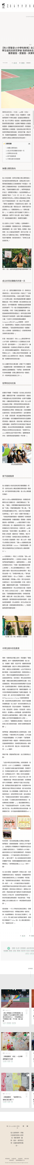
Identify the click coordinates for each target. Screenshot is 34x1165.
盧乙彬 (15, 63)
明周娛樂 (7, 1158)
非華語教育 (7, 1056)
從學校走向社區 (12, 153)
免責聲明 (20, 1158)
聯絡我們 (11, 1160)
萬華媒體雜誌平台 (20, 1160)
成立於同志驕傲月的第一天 (15, 151)
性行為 (28, 950)
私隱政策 (14, 1158)
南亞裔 (8, 1061)
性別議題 (6, 950)
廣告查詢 (27, 1158)
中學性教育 (23, 948)
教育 (30, 44)
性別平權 (14, 1023)
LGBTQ (27, 953)
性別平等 (23, 950)
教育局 (18, 950)
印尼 (12, 1061)
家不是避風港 (11, 156)
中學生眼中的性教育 (13, 159)
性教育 (13, 948)
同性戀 (10, 950)
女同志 (14, 950)
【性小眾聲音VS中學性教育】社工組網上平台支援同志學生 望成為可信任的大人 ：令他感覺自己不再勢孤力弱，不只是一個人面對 (13, 1017)
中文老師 (5, 1061)
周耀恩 (23, 63)
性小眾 (17, 948)
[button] (13, 1126)
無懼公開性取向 (12, 148)
